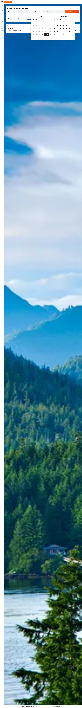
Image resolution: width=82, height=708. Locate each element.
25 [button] (39, 34)
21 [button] (47, 31)
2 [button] (33, 25)
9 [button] (33, 28)
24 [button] (36, 34)
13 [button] (54, 28)
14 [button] (47, 28)
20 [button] (45, 31)
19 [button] (42, 31)
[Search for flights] (2, 5)
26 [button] (42, 34)
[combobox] (19, 12)
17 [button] (36, 31)
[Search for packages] (2, 13)
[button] (2, 2)
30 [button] (33, 37)
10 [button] (36, 28)
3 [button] (36, 25)
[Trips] (2, 25)
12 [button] (42, 28)
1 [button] (60, 22)
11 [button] (39, 28)
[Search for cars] (2, 10)
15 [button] (50, 28)
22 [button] (50, 31)
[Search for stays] (2, 8)
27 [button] (45, 34)
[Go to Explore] (2, 19)
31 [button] (36, 37)
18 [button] (39, 31)
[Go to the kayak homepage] (8, 2)
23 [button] (33, 34)
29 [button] (50, 34)
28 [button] (47, 34)
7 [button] (57, 25)
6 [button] (54, 25)
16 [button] (33, 31)
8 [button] (50, 25)
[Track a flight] (2, 21)
